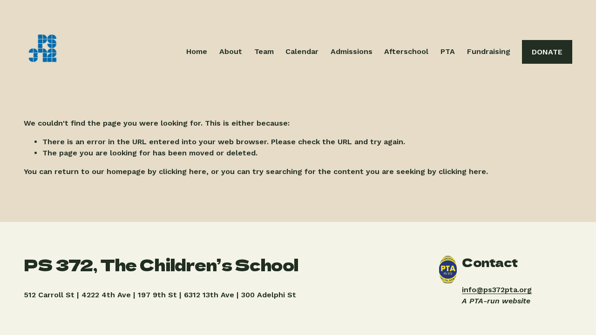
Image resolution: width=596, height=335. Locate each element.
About (230, 51)
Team (264, 51)
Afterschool (406, 51)
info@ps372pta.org (497, 289)
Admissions (351, 51)
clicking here (182, 171)
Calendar (301, 51)
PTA (447, 51)
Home (196, 51)
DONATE (547, 51)
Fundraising (488, 51)
